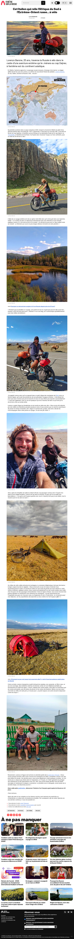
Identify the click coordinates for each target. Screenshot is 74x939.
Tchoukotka (11, 135)
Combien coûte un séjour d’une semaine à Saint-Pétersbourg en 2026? (12, 839)
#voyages (20, 810)
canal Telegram (24, 803)
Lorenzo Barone (11, 56)
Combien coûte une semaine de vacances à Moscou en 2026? (12, 860)
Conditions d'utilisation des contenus (8, 921)
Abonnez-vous (32, 912)
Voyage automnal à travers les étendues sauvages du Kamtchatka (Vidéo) (60, 839)
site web (28, 806)
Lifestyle (43, 17)
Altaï (57, 395)
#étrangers (11, 810)
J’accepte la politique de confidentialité (34, 929)
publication (21, 788)
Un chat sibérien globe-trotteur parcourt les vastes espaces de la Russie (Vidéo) (61, 861)
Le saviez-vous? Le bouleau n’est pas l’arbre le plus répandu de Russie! (12, 904)
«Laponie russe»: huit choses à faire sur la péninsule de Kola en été (36, 861)
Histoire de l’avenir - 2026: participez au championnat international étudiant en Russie (12, 882)
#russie (38, 810)
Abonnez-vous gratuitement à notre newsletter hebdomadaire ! (40, 919)
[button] (40, 2)
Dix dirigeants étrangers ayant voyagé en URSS (36, 838)
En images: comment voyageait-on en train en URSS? (37, 882)
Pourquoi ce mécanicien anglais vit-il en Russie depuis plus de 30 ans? (33, 306)
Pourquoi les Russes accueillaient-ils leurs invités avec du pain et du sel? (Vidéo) (60, 882)
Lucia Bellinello (33, 16)
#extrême (29, 810)
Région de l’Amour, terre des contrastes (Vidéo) (59, 903)
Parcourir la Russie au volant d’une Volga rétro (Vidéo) (35, 903)
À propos (3, 915)
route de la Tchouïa (53, 775)
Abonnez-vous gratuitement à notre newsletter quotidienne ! (40, 923)
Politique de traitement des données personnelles (8, 917)
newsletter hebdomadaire (27, 805)
